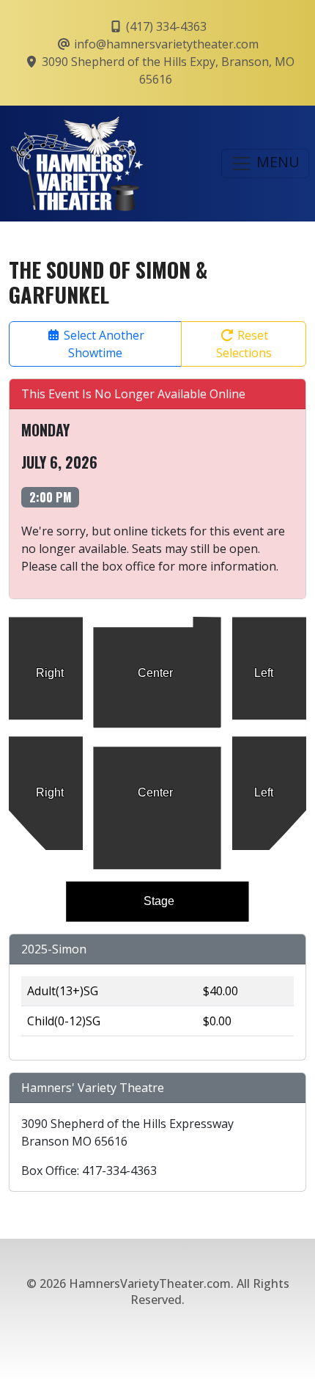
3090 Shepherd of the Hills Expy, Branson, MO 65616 (166, 70)
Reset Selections (244, 344)
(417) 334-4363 (165, 26)
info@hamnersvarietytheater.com (165, 44)
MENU (276, 162)
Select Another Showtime (102, 344)
